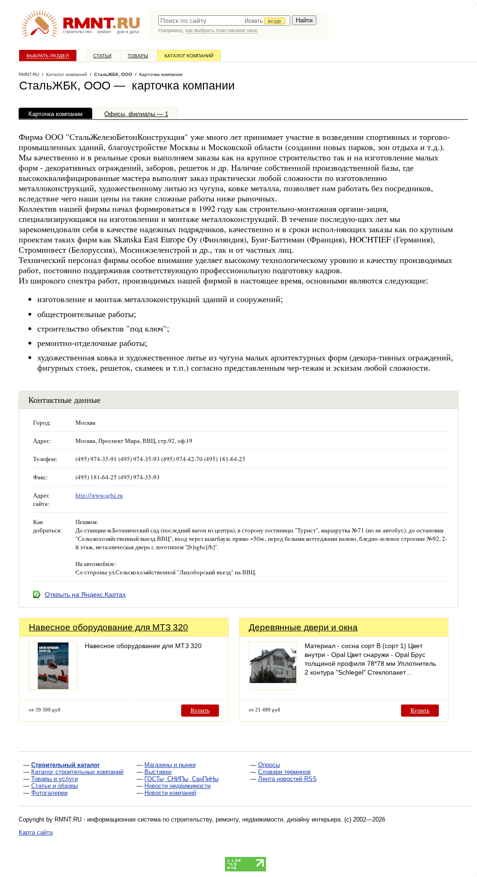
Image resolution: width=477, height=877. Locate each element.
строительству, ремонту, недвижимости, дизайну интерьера (256, 819)
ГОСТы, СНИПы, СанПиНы (181, 778)
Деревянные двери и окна (303, 627)
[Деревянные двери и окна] (273, 687)
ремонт (104, 31)
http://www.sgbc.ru (99, 495)
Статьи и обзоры (54, 785)
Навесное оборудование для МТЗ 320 (108, 627)
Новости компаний (170, 792)
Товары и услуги (54, 778)
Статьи (102, 55)
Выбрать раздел (48, 55)
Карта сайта (36, 832)
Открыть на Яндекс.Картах (85, 594)
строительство (77, 31)
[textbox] (224, 20)
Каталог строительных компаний (77, 771)
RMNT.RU (29, 74)
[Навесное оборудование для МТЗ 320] (53, 687)
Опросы (269, 764)
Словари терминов (284, 771)
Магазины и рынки (170, 764)
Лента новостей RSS (287, 778)
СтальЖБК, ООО (113, 74)
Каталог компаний (188, 55)
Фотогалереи (49, 792)
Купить (200, 710)
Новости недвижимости (177, 785)
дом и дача (128, 31)
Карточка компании (55, 113)
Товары (138, 55)
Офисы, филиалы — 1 (136, 113)
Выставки (157, 771)
